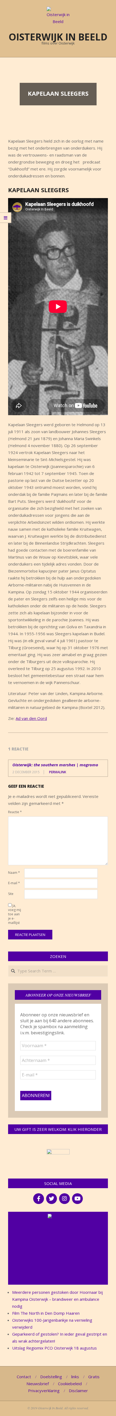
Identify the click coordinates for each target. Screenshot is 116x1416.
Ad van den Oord (31, 718)
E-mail (14, 883)
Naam (14, 872)
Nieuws (60, 1216)
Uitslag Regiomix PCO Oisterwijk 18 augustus (54, 1348)
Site (10, 893)
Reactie (15, 812)
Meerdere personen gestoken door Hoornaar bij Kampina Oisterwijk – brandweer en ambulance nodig (57, 1299)
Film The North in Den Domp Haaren (46, 1313)
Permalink (57, 772)
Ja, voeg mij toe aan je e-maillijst (14, 914)
